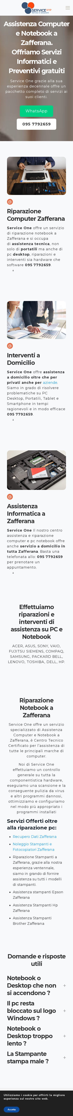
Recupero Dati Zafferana (35, 837)
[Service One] (36, 8)
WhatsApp (36, 111)
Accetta (12, 1109)
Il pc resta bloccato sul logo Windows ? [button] (31, 1011)
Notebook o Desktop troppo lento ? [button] (30, 1036)
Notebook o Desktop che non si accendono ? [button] (31, 985)
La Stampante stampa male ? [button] (28, 1057)
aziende (50, 382)
